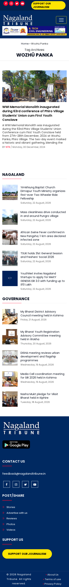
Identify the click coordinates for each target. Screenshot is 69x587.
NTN (8, 147)
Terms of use (53, 579)
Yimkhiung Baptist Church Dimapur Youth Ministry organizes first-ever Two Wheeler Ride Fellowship (43, 193)
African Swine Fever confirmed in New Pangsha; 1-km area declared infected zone (43, 236)
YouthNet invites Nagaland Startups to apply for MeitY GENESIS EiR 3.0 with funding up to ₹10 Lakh (43, 279)
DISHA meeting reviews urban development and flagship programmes (40, 356)
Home (25, 43)
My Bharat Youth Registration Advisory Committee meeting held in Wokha (41, 335)
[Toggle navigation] (61, 20)
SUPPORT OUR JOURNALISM (42, 5)
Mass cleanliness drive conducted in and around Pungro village (43, 214)
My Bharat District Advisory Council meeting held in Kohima (42, 313)
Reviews (12, 518)
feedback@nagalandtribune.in (24, 474)
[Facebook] (5, 3)
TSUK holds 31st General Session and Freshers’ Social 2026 (41, 255)
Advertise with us (17, 513)
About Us (52, 574)
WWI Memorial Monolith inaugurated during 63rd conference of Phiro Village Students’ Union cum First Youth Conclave (33, 113)
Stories (11, 507)
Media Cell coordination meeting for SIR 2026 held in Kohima (42, 376)
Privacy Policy (52, 584)
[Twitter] (17, 3)
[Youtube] (22, 3)
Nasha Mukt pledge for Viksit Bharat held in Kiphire (39, 396)
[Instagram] (11, 3)
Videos (11, 530)
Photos (11, 524)
